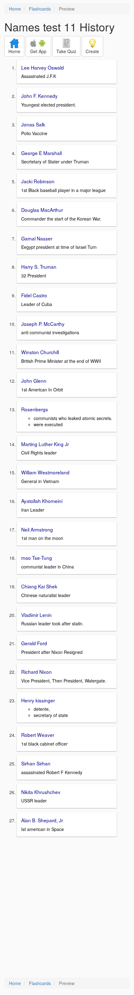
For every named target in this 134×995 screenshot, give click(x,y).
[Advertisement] (67, 907)
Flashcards (40, 9)
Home (15, 9)
